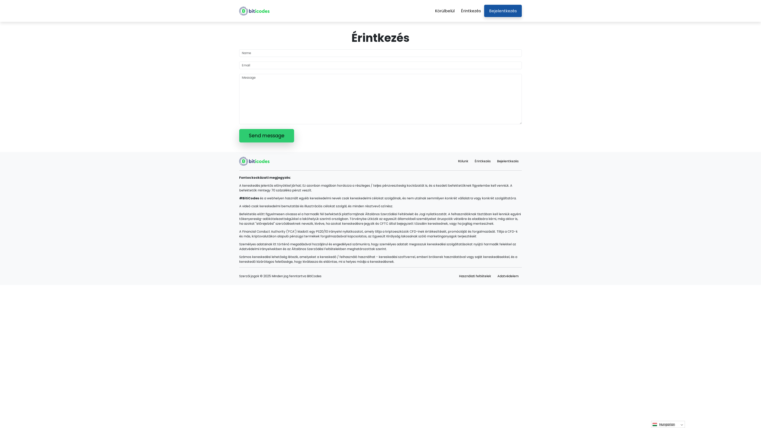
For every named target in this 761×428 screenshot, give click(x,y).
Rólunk (463, 161)
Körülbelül (445, 11)
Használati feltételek (475, 276)
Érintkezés (471, 11)
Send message (266, 135)
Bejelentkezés (503, 11)
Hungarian (667, 424)
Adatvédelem (508, 276)
